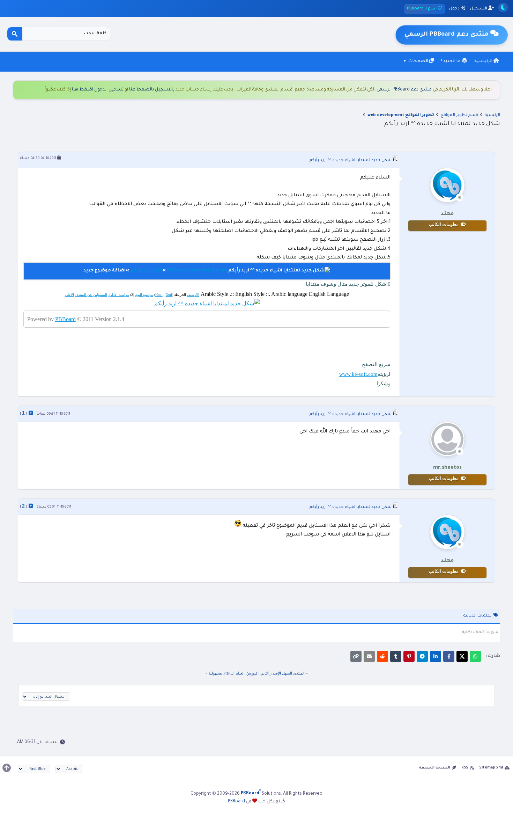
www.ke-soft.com (358, 374)
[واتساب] (475, 656)
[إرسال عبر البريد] (369, 656)
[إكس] (462, 656)
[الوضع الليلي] (503, 7)
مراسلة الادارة (119, 295)
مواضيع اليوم (144, 295)
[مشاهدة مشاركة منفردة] (31, 412)
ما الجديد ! (451, 61)
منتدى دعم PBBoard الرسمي (404, 89)
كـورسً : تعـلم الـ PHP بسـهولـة (233, 673)
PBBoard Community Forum (197, 270)
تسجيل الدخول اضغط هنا (98, 89)
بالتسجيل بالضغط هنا (151, 89)
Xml (169, 295)
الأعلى (69, 295)
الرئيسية (483, 61)
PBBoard (65, 319)
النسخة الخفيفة (434, 768)
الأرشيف (193, 295)
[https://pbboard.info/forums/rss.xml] (207, 303)
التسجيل (479, 9)
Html (159, 295)
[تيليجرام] (422, 656)
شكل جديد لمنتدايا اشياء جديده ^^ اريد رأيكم (351, 160)
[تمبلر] (395, 656)
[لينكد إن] (435, 656)
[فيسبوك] (448, 656)
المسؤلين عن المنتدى (91, 295)
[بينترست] (409, 656)
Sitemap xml (491, 768)
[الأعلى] (6, 768)
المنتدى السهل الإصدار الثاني (282, 673)
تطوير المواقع (146, 270)
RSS (464, 768)
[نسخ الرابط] (356, 656)
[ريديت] (382, 656)
